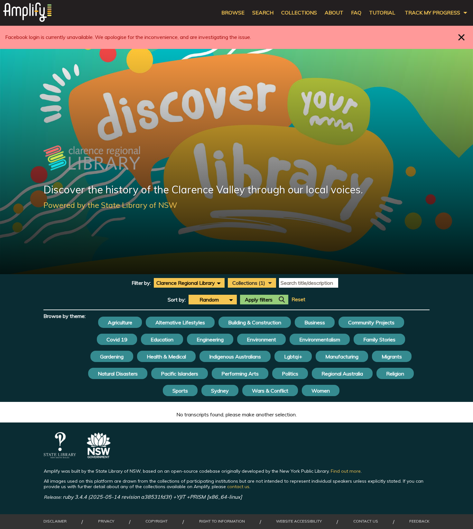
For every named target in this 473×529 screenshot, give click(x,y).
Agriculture (120, 322)
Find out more (346, 471)
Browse (233, 13)
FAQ (356, 13)
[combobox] (189, 283)
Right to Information (222, 521)
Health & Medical (166, 356)
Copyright (156, 521)
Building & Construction (254, 322)
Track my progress (432, 13)
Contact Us (365, 521)
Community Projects (371, 322)
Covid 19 (117, 339)
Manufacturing (341, 356)
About (334, 13)
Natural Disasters (118, 373)
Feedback (419, 521)
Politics (290, 373)
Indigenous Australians (235, 356)
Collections (299, 13)
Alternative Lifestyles (180, 322)
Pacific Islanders (179, 373)
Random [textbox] (209, 299)
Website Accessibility (299, 521)
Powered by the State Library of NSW (110, 205)
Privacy (106, 521)
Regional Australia (342, 373)
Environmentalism (319, 339)
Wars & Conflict (270, 390)
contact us (238, 486)
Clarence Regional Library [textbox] (185, 283)
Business (314, 322)
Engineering (210, 339)
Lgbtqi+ (293, 356)
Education (162, 339)
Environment (261, 339)
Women (320, 390)
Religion (395, 373)
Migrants (392, 356)
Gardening (112, 356)
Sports (180, 390)
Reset (298, 299)
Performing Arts (240, 373)
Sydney (220, 390)
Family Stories (379, 339)
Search (263, 13)
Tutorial (382, 13)
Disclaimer (55, 521)
